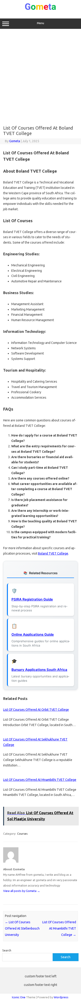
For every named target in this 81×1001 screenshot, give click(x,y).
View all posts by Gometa (21, 890)
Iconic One (18, 997)
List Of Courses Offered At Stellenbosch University (22, 928)
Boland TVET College (53, 553)
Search (6, 950)
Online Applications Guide (32, 634)
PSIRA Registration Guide (32, 599)
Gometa (14, 141)
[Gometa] (40, 9)
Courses (22, 833)
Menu (40, 23)
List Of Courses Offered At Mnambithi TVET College (39, 780)
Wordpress (61, 997)
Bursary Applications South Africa (39, 669)
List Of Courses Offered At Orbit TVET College (36, 709)
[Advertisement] (40, 77)
